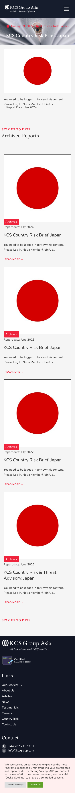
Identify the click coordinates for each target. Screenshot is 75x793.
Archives (46, 26)
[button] (66, 9)
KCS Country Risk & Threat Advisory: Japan (30, 575)
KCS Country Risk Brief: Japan (33, 235)
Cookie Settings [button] (15, 784)
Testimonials (10, 708)
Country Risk (10, 719)
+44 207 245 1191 (21, 746)
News (5, 702)
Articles (7, 696)
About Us (8, 691)
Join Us (48, 104)
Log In (17, 104)
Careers (7, 713)
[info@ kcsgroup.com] (4, 751)
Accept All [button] (35, 784)
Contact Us (9, 724)
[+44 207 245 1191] (4, 746)
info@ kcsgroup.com (21, 751)
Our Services (10, 685)
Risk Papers (61, 26)
